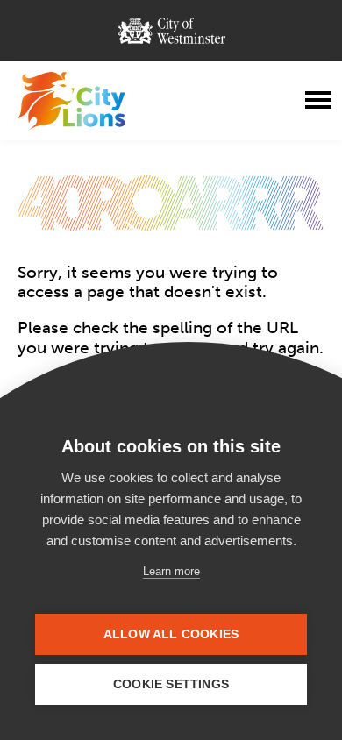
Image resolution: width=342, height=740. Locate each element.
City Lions (71, 101)
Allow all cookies (171, 634)
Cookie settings (171, 684)
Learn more (171, 571)
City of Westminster (171, 31)
